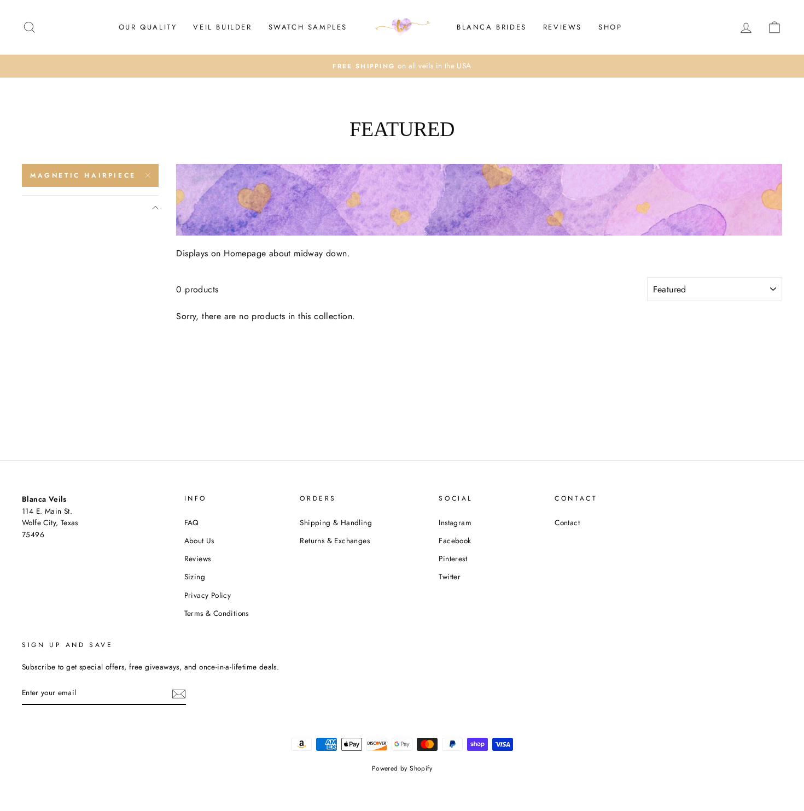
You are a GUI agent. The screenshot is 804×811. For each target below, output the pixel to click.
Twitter (450, 576)
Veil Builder (222, 27)
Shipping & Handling (336, 522)
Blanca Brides (492, 27)
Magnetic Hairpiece (83, 175)
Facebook (455, 540)
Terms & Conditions (216, 613)
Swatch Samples (308, 27)
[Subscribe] (179, 693)
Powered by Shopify (402, 768)
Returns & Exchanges (335, 540)
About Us (199, 540)
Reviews (562, 27)
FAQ (191, 522)
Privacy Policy (207, 595)
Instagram (455, 522)
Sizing (194, 576)
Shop (610, 27)
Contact (567, 522)
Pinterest (453, 558)
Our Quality (148, 27)
